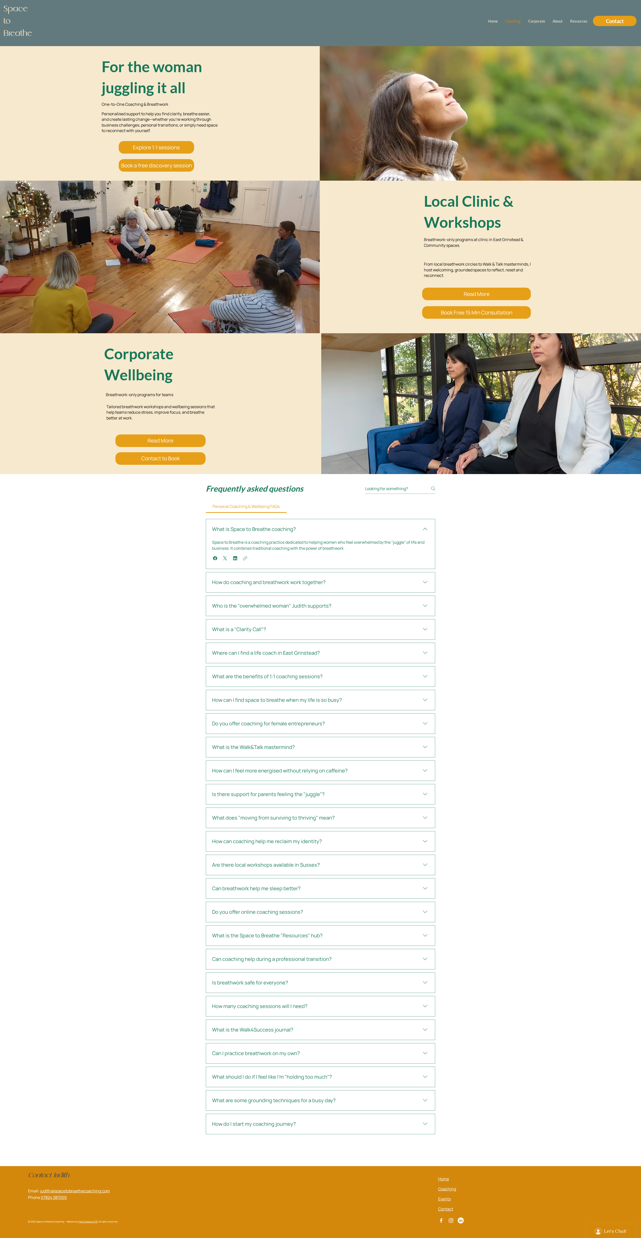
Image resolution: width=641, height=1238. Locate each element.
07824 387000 (54, 1197)
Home (443, 1179)
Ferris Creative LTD (88, 1221)
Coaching (447, 1189)
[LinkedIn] (461, 1220)
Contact (445, 1209)
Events (444, 1199)
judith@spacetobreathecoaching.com (75, 1191)
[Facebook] (441, 1220)
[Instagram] (451, 1220)
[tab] (246, 506)
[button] (215, 558)
